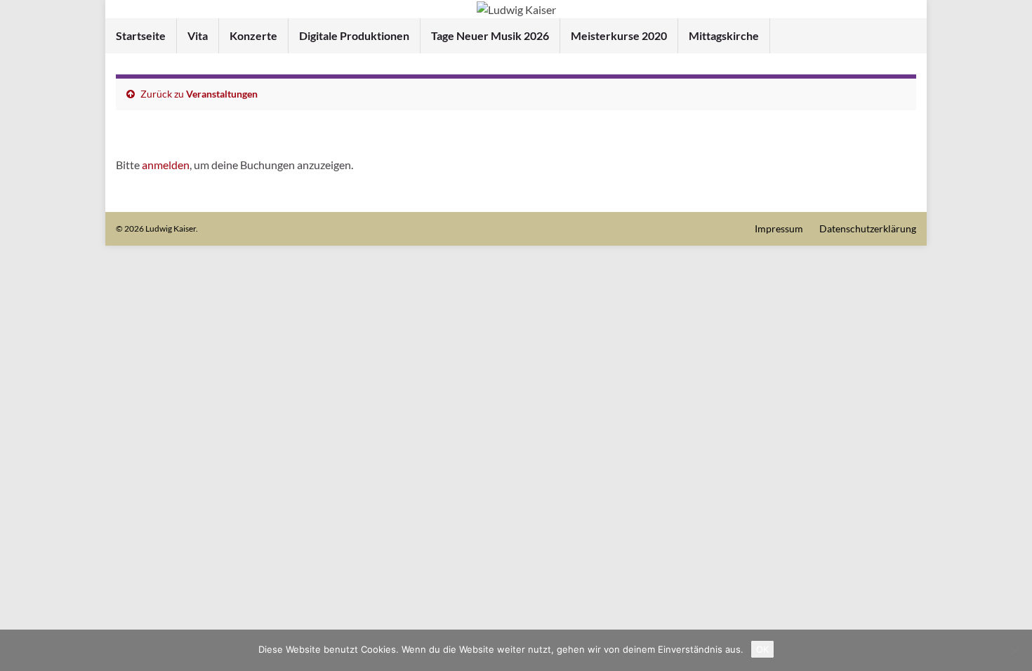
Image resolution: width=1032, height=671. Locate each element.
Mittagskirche (724, 35)
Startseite (141, 35)
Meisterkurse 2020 (619, 35)
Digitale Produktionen (354, 35)
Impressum (779, 228)
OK (762, 649)
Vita (197, 35)
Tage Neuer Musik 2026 (490, 35)
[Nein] (1014, 651)
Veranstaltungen (222, 94)
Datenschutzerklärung (867, 228)
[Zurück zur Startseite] (516, 9)
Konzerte (253, 35)
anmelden (166, 164)
